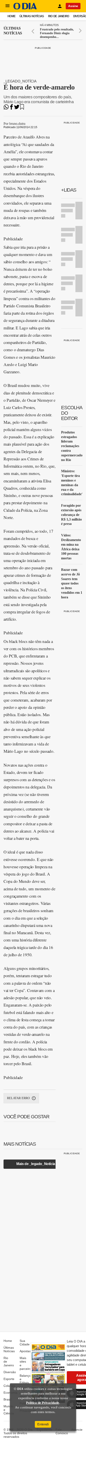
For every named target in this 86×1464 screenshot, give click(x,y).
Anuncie (76, 1429)
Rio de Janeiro (58, 16)
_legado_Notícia (20, 81)
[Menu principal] (7, 6)
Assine (73, 6)
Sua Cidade (25, 1342)
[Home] (25, 8)
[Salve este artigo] (22, 108)
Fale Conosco (62, 1431)
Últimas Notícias (31, 16)
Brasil (7, 1399)
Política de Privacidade (42, 1402)
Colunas (9, 1385)
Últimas (13, 30)
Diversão (10, 1372)
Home (11, 16)
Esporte (9, 1379)
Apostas (25, 1351)
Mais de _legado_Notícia (35, 1164)
